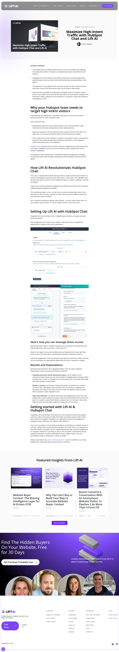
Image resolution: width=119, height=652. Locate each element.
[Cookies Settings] (3, 649)
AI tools (77, 427)
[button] (94, 6)
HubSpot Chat (35, 146)
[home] (11, 6)
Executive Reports (17, 516)
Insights (77, 27)
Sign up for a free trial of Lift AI (55, 440)
